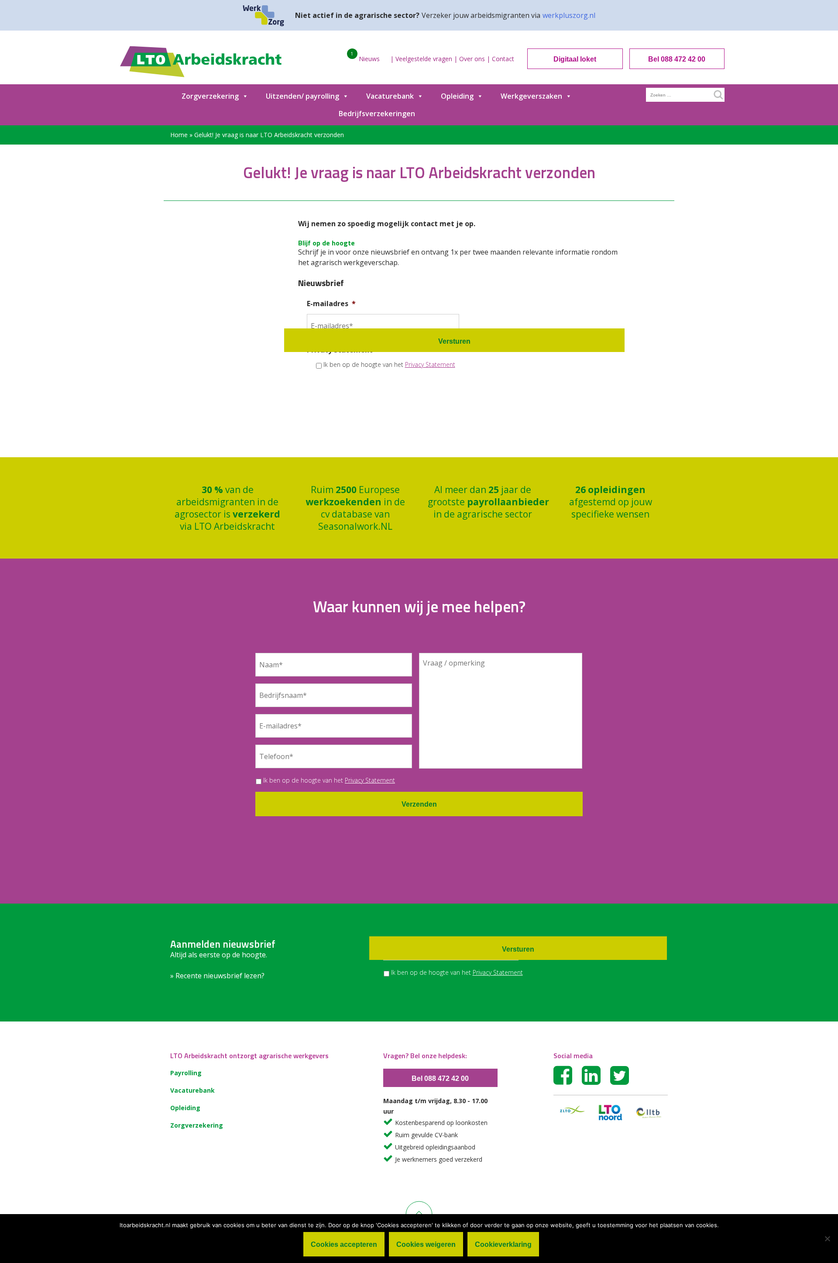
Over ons (472, 59)
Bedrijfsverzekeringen (377, 113)
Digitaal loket (574, 59)
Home (179, 135)
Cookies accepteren (344, 1244)
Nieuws (369, 59)
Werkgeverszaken (531, 96)
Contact (503, 59)
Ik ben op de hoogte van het (389, 364)
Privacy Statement (430, 364)
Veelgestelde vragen (423, 59)
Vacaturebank (390, 96)
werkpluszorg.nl (569, 15)
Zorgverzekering (210, 96)
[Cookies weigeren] (827, 1238)
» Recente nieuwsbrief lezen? (217, 975)
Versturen (454, 341)
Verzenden (419, 804)
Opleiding (457, 96)
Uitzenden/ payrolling (302, 96)
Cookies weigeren (426, 1244)
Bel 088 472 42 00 (676, 59)
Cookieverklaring (503, 1244)
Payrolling (186, 1073)
